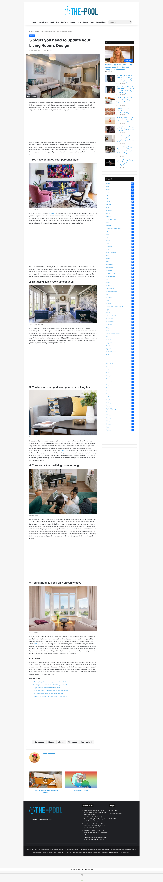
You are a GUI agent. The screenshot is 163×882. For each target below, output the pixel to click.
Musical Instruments (112, 397)
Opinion (108, 412)
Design (51, 742)
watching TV (37, 644)
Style (79, 22)
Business (108, 183)
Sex (107, 279)
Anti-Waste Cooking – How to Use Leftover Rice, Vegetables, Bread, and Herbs (95, 832)
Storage (108, 406)
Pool (107, 255)
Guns (107, 379)
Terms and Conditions (115, 813)
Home (34, 22)
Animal (108, 282)
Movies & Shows (111, 315)
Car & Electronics (111, 219)
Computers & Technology (113, 228)
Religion (108, 421)
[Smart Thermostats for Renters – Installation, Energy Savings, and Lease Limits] (110, 138)
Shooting (108, 400)
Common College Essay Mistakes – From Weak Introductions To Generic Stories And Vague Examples (124, 151)
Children (108, 303)
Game (107, 207)
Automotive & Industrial (113, 334)
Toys (107, 309)
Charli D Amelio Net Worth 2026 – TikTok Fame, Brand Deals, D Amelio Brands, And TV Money (94, 826)
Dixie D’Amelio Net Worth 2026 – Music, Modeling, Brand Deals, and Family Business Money (94, 819)
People (72, 22)
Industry (108, 312)
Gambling (108, 210)
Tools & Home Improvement (114, 306)
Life (57, 22)
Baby (107, 328)
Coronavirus (109, 388)
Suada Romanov (35, 50)
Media (108, 370)
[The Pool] (81, 11)
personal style (87, 742)
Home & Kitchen (101, 22)
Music (107, 300)
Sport (107, 222)
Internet (108, 340)
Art (107, 294)
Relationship (109, 264)
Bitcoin (108, 394)
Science (108, 415)
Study (107, 355)
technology (109, 267)
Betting (108, 258)
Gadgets (108, 424)
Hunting (108, 403)
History (108, 427)
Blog (107, 261)
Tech (92, 22)
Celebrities (109, 297)
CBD (107, 243)
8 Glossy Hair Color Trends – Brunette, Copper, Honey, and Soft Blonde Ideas (125, 129)
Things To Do (110, 364)
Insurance (109, 361)
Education (109, 204)
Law (107, 231)
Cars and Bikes (110, 273)
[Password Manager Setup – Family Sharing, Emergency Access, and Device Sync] (110, 162)
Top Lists (108, 349)
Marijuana (109, 343)
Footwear (108, 418)
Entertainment (43, 22)
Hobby (108, 285)
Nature (108, 391)
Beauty (85, 22)
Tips (107, 237)
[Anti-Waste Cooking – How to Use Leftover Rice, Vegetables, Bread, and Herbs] (110, 100)
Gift (107, 337)
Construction (110, 322)
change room (39, 742)
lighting (61, 742)
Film (107, 367)
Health (108, 189)
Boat (107, 373)
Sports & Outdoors (111, 291)
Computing (109, 246)
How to (108, 331)
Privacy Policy (113, 810)
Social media (110, 318)
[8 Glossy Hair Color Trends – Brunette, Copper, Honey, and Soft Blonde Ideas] (110, 129)
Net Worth (64, 22)
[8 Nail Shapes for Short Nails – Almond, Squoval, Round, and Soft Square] (110, 111)
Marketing (109, 225)
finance (108, 213)
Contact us (112, 818)
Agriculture (109, 358)
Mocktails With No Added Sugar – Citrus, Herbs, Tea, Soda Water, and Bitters (124, 120)
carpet (63, 450)
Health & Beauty (111, 352)
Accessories (109, 382)
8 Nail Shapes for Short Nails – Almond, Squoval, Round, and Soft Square (124, 111)
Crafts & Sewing (111, 409)
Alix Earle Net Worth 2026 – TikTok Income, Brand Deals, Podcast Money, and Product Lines (119, 67)
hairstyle (51, 213)
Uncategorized (110, 276)
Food (52, 22)
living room (73, 742)
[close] (82, 875)
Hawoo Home (70, 529)
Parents (108, 346)
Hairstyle (108, 376)
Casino (108, 192)
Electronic (109, 325)
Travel (108, 201)
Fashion (108, 216)
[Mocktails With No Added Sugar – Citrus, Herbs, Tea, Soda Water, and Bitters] (110, 120)
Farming (108, 430)
